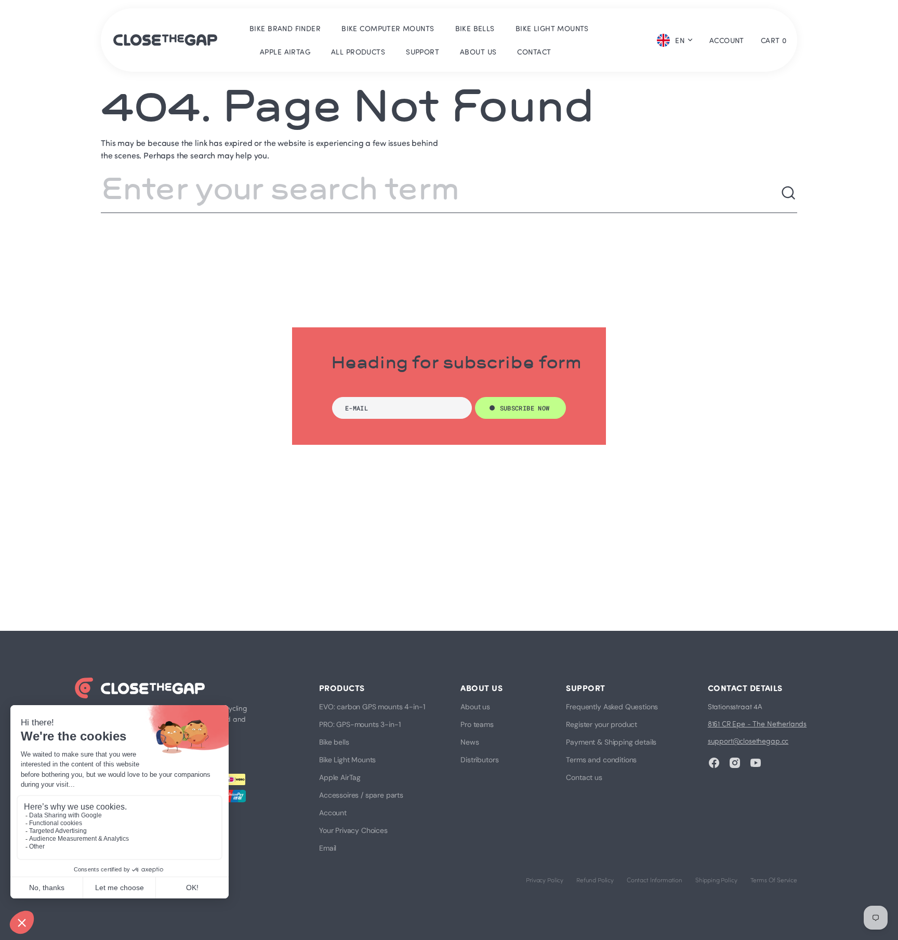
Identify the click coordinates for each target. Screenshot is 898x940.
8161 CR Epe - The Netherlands (757, 723)
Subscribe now (525, 408)
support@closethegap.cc (748, 740)
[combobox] (441, 193)
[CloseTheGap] (165, 40)
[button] (726, 40)
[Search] (789, 193)
